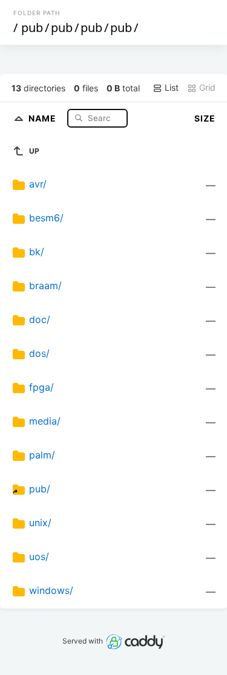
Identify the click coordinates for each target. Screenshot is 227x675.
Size (204, 118)
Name (43, 117)
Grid (206, 87)
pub (32, 27)
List (170, 87)
